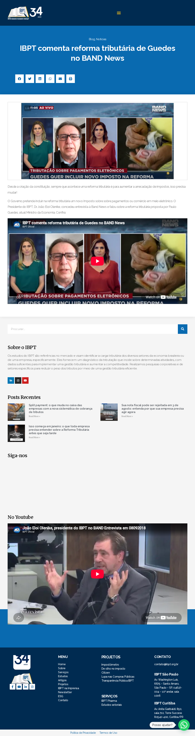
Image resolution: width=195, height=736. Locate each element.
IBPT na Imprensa (68, 688)
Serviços (63, 672)
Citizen (105, 672)
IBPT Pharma (109, 700)
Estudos (63, 676)
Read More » (34, 416)
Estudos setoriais (111, 704)
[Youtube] (19, 687)
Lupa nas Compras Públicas (117, 676)
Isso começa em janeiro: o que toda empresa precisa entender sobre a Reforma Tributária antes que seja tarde (59, 430)
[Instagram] (18, 380)
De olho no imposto (113, 668)
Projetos (63, 684)
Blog (92, 39)
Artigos (62, 680)
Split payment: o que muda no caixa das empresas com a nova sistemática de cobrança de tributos (60, 408)
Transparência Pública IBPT (117, 680)
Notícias (101, 39)
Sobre (62, 668)
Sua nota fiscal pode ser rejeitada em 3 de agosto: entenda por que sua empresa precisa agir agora (152, 408)
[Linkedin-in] (11, 380)
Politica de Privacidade (83, 732)
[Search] (182, 329)
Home (62, 664)
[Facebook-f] (12, 687)
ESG (60, 696)
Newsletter (65, 692)
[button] (119, 13)
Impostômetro (110, 664)
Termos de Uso (108, 732)
